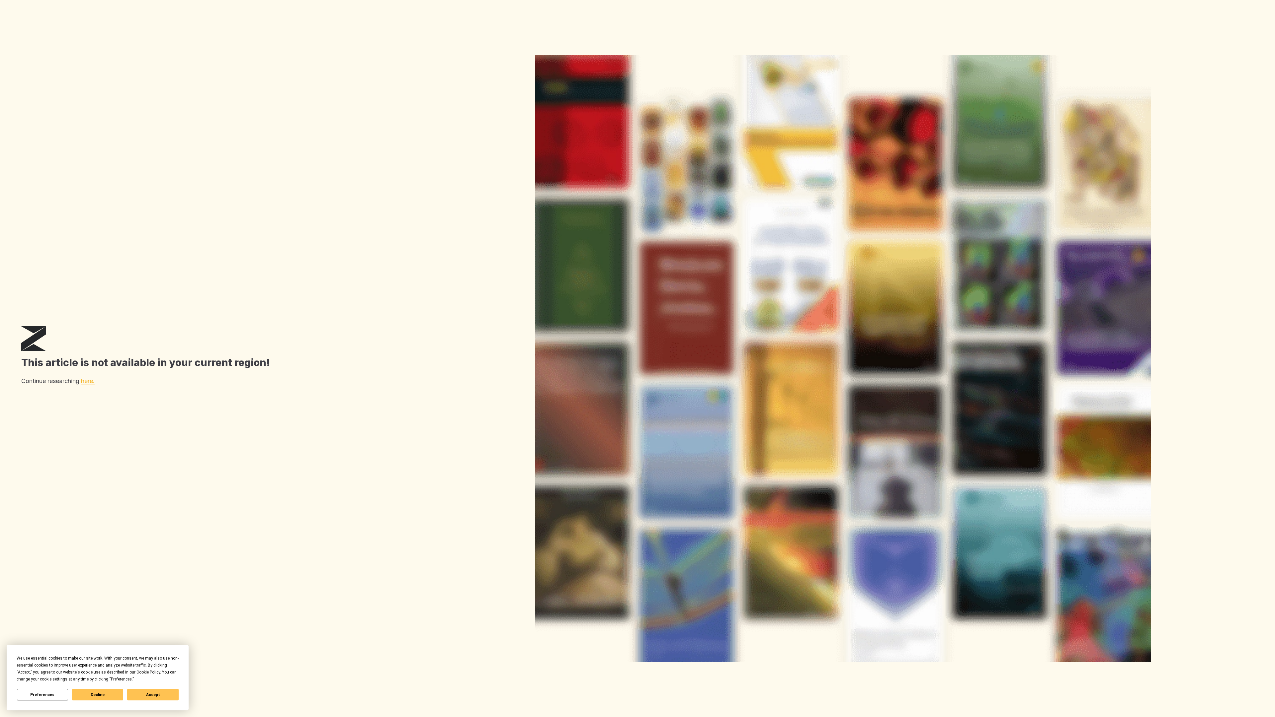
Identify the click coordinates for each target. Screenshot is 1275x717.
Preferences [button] (121, 679)
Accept (153, 694)
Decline (98, 694)
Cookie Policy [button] (148, 672)
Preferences (42, 694)
